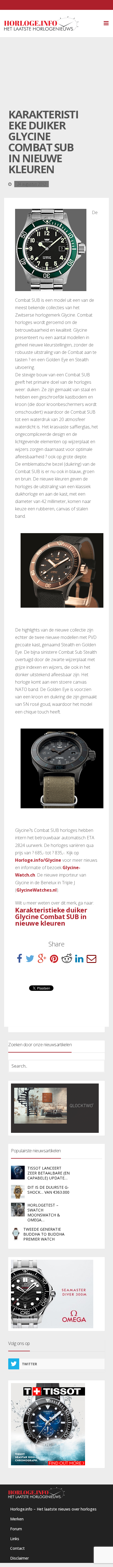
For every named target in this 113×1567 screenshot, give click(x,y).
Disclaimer (19, 1558)
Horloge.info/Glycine (38, 860)
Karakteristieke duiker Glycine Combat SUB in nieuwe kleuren (51, 916)
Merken (17, 1519)
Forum (16, 1528)
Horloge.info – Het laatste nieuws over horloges (53, 1509)
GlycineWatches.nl (36, 890)
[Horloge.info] (51, 23)
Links (14, 1538)
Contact (17, 1548)
